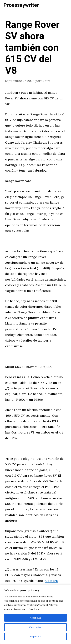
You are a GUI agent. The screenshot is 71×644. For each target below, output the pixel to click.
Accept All (35, 617)
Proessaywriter (21, 5)
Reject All (35, 636)
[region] (35, 614)
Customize (35, 627)
